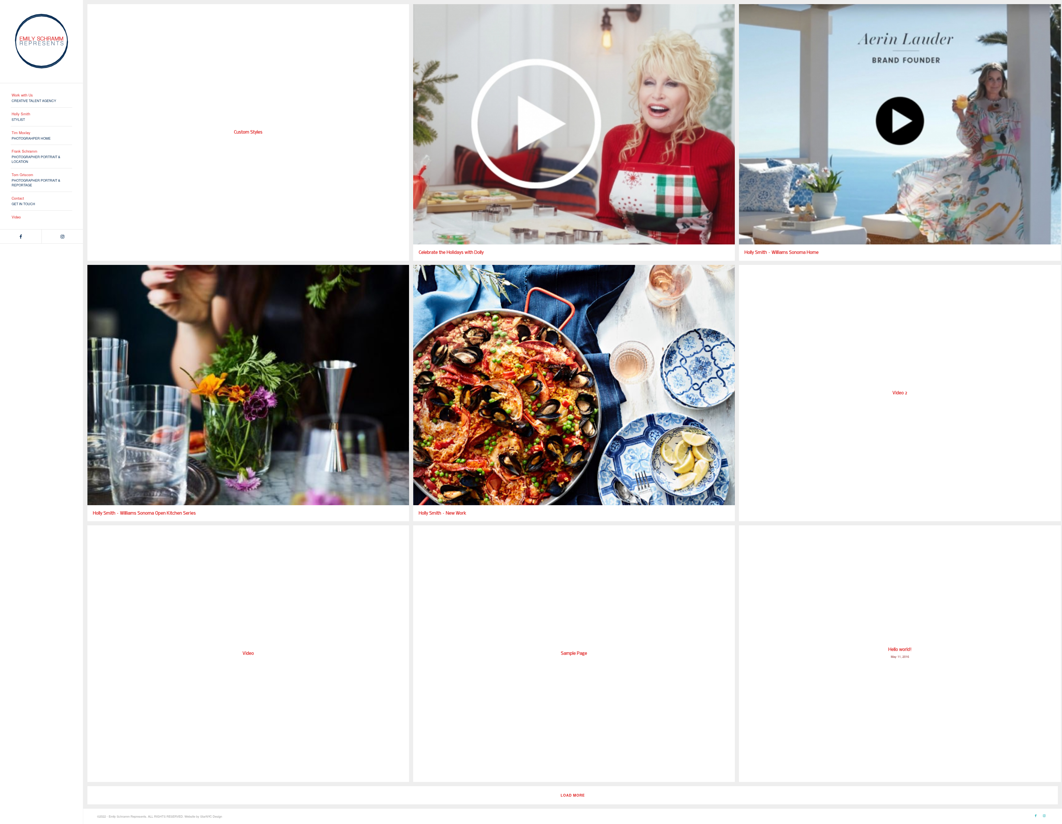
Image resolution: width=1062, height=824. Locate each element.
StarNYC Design (211, 816)
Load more (573, 795)
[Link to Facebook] (20, 236)
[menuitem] (41, 98)
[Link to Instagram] (62, 236)
